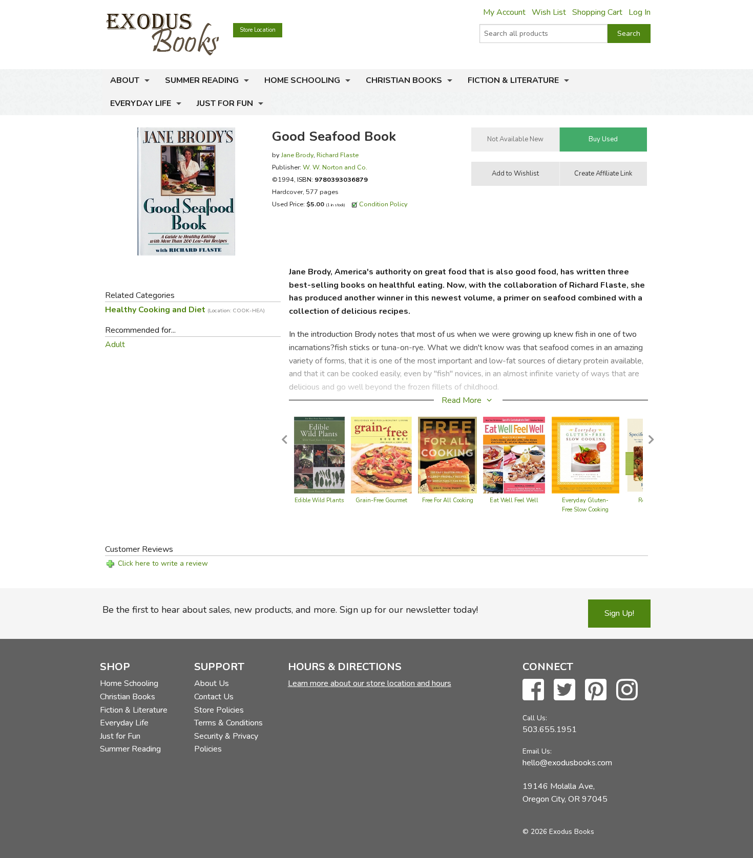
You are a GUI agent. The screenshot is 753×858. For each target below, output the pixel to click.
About (124, 80)
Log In (640, 12)
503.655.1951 (549, 729)
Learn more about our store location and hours (369, 683)
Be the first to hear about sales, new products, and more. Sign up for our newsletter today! (290, 610)
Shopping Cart (597, 12)
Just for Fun (225, 103)
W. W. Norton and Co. (335, 167)
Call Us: (534, 718)
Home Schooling (302, 80)
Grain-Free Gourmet (381, 500)
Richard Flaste (338, 155)
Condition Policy (383, 204)
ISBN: (332, 179)
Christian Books (404, 80)
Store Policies (219, 710)
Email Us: (537, 751)
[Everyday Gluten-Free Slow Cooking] (586, 454)
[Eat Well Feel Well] (514, 454)
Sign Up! (619, 613)
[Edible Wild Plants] (319, 454)
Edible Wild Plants (319, 500)
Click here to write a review (163, 563)
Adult (115, 344)
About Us (211, 683)
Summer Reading (202, 80)
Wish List (549, 12)
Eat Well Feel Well (514, 500)
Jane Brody (297, 155)
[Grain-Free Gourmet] (381, 454)
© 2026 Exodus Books (558, 831)
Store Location (258, 30)
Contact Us (214, 696)
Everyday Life (140, 103)
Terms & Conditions (228, 722)
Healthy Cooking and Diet (185, 309)
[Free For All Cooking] (447, 454)
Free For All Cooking (447, 500)
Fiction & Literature (513, 80)
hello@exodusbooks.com (567, 762)
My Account (504, 12)
